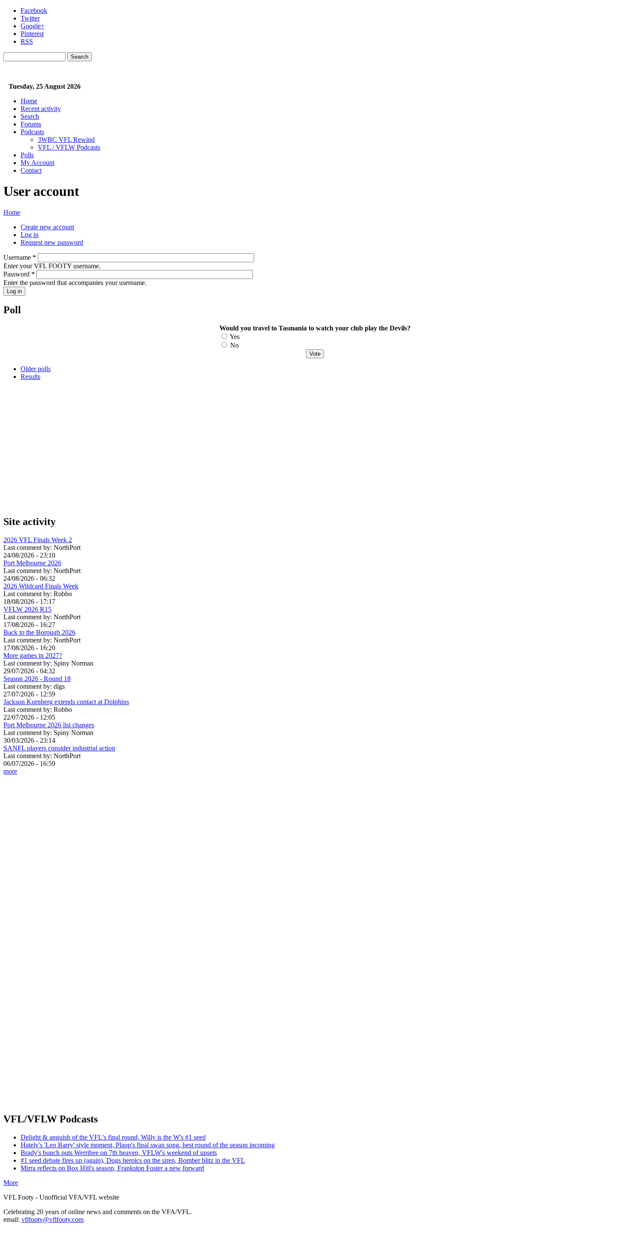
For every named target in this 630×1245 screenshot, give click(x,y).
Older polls (36, 368)
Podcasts (32, 131)
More (10, 1182)
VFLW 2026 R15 (27, 609)
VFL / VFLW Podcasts (69, 147)
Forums (31, 124)
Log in (30, 234)
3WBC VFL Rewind (66, 139)
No (234, 345)
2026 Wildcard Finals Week (40, 586)
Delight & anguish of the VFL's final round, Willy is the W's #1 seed (113, 1137)
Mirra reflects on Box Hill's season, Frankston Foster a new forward (112, 1168)
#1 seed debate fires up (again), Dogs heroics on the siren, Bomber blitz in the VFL (133, 1160)
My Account (37, 162)
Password (19, 274)
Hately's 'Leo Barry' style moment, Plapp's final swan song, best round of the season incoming (148, 1145)
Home (29, 101)
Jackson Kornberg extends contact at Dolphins (66, 701)
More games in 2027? (32, 655)
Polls (27, 155)
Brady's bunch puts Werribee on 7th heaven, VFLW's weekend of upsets (119, 1152)
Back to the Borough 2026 (39, 632)
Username (19, 257)
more (10, 771)
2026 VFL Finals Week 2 (37, 539)
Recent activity (41, 108)
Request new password (52, 242)
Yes (235, 336)
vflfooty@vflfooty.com (52, 1219)
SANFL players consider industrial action (59, 748)
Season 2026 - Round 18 (37, 678)
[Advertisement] (260, 447)
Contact (31, 170)
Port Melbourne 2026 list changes (48, 725)
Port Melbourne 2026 (32, 563)
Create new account (47, 227)
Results (30, 376)
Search (30, 116)
